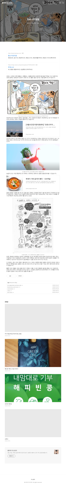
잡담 (8, 282)
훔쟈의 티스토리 (7, 3)
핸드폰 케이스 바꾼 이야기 (13, 287)
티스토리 (33, 479)
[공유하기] (13, 276)
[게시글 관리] (15, 276)
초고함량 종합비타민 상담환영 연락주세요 (20, 69)
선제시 (8, 290)
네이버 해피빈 (10, 288)
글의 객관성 (9, 292)
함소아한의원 (12, 55)
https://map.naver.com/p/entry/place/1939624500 (21, 65)
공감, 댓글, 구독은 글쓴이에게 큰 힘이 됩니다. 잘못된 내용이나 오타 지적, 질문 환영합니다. (27, 452)
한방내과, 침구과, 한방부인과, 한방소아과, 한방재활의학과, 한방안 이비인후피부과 (32, 58)
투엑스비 (11, 67)
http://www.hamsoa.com (14, 53)
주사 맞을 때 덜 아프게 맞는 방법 (14, 285)
